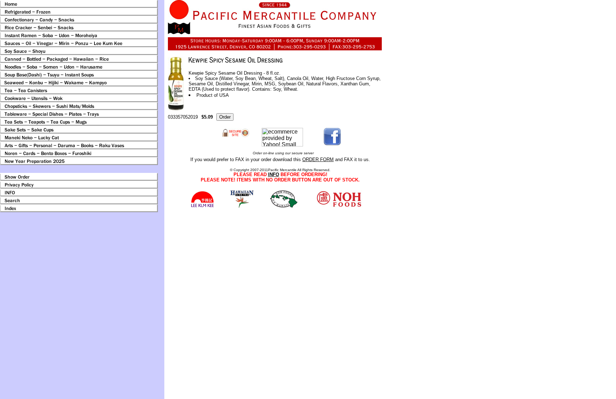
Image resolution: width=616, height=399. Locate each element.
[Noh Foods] (242, 206)
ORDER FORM (318, 159)
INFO (273, 174)
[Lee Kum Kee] (202, 206)
